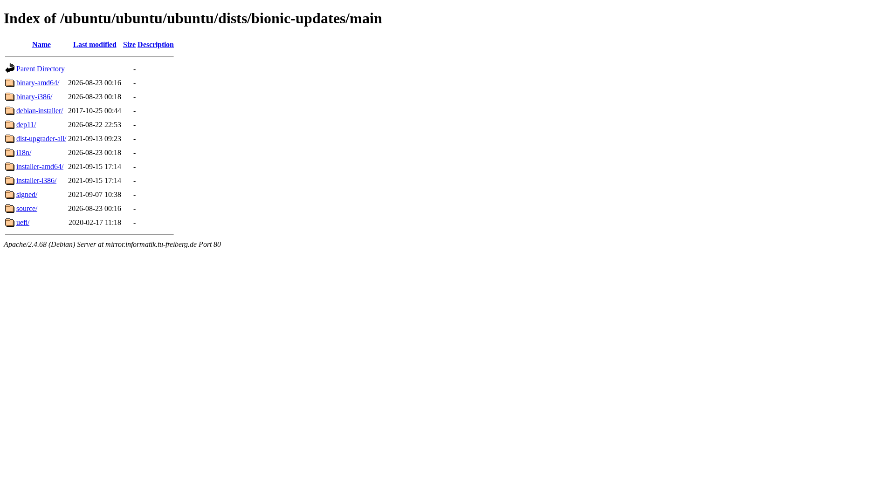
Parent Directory (40, 69)
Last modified (95, 44)
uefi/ (22, 222)
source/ (26, 208)
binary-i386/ (34, 97)
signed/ (26, 194)
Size (129, 44)
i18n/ (23, 152)
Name (41, 44)
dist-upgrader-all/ (41, 139)
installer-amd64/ (39, 166)
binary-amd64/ (37, 83)
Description (156, 44)
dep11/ (26, 125)
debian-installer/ (39, 111)
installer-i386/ (36, 180)
